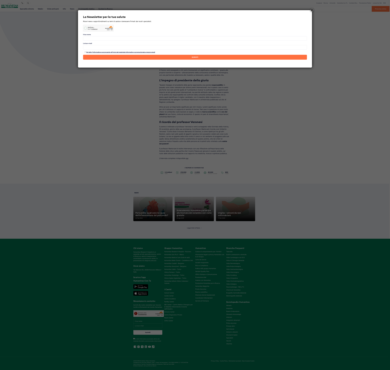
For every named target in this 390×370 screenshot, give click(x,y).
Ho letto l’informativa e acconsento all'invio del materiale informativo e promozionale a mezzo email (120, 52)
